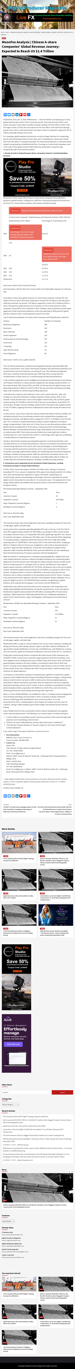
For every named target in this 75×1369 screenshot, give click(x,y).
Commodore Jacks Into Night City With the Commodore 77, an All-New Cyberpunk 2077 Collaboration (55, 898)
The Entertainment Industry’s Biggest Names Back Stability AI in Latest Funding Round (18, 933)
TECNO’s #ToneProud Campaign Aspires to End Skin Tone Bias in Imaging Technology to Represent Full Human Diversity (19, 808)
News (3, 38)
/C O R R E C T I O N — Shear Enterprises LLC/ (18, 1160)
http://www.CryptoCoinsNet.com (13, 1257)
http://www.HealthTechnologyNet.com (15, 1252)
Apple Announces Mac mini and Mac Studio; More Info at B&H (24, 1126)
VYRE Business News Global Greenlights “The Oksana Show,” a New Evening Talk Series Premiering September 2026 (54, 933)
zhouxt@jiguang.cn (18, 769)
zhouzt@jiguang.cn (18, 753)
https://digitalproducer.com (11, 1240)
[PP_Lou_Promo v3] (37, 177)
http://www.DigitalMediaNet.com (13, 1246)
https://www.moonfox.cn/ (22, 737)
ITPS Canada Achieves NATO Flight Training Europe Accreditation (25, 1116)
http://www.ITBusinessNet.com (12, 1235)
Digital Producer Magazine (37, 7)
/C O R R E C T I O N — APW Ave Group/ (16, 1145)
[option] (37, 1192)
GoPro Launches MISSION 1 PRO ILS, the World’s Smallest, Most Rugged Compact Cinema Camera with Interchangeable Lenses (54, 862)
